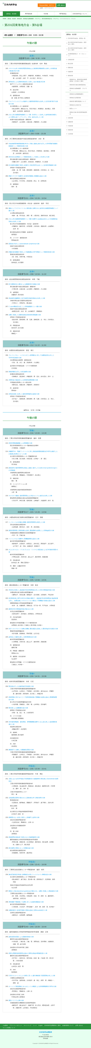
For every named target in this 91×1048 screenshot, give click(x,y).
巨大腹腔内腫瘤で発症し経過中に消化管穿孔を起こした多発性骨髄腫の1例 (32, 165)
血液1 (32, 56)
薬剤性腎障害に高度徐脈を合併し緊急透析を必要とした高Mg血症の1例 (31, 530)
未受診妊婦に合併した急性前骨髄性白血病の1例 (24, 394)
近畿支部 (70, 122)
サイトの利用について (9, 1027)
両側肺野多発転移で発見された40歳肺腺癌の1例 (24, 837)
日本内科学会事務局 (45, 1032)
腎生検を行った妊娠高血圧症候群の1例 (21, 686)
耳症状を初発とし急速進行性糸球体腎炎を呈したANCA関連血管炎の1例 (32, 590)
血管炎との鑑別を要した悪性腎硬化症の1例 (22, 637)
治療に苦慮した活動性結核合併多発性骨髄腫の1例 (25, 315)
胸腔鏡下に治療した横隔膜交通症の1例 (21, 749)
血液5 (32, 343)
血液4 (32, 271)
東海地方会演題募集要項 (76, 94)
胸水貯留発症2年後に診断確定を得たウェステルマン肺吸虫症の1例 (30, 874)
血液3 (32, 195)
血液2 (32, 131)
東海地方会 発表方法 (75, 105)
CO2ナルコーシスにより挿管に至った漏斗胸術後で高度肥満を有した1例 (32, 975)
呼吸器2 (32, 862)
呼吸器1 (32, 766)
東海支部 (70, 75)
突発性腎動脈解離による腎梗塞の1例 (20, 443)
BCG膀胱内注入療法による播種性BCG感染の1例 (24, 284)
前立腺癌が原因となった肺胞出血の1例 (21, 848)
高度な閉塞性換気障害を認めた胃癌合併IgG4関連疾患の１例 (28, 953)
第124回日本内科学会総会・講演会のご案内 (77, 49)
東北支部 (70, 63)
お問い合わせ (79, 1025)
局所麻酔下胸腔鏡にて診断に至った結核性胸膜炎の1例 (26, 902)
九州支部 (70, 134)
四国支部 (70, 130)
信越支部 (70, 71)
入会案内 (5, 1025)
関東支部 (70, 67)
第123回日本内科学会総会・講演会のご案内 (77, 43)
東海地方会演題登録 (75, 97)
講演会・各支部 (71, 34)
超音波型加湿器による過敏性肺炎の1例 (21, 936)
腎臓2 (32, 509)
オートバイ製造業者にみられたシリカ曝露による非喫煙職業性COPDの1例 (32, 986)
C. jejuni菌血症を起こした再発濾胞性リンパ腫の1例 (25, 306)
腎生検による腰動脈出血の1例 (18, 708)
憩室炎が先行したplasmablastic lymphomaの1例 (24, 243)
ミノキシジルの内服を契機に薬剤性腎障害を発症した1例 (27, 522)
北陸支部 (70, 118)
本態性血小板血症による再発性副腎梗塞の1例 (23, 380)
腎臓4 (32, 674)
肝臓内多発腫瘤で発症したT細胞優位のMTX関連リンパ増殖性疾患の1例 (32, 252)
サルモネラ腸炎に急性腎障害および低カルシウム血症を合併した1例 (30, 495)
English (40, 1025)
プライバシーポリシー (16, 1025)
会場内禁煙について (67, 1025)
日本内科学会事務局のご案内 (52, 1025)
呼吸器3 (32, 924)
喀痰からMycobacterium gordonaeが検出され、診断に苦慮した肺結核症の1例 (33, 891)
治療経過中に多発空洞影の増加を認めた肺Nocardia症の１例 (28, 910)
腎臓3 (32, 577)
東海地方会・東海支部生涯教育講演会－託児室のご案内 (78, 80)
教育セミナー (73, 108)
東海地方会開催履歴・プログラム (78, 89)
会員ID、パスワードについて (47, 8)
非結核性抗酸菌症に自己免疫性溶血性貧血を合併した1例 (27, 298)
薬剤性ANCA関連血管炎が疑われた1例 (21, 609)
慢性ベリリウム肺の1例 (16, 1000)
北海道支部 (71, 59)
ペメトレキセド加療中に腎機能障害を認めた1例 (24, 538)
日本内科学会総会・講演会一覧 (76, 38)
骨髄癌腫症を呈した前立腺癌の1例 (20, 371)
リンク (35, 1025)
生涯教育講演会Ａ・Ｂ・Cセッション (77, 54)
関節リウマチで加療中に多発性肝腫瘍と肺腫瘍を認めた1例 (27, 176)
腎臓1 (32, 430)
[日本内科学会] (10, 4)
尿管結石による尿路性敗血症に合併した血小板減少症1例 (27, 81)
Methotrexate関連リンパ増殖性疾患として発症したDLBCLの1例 (29, 157)
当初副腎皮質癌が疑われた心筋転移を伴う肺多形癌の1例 (27, 797)
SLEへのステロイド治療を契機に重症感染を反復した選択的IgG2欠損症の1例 (33, 628)
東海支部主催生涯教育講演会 (78, 84)
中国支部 (70, 126)
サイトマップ (27, 1025)
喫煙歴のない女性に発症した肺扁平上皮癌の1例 (24, 817)
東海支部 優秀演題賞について (78, 101)
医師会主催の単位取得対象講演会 (78, 113)
